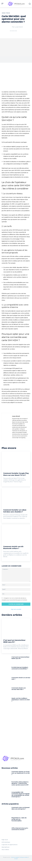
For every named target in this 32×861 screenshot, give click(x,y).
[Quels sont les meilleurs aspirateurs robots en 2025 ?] (6, 701)
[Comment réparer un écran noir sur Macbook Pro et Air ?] (6, 774)
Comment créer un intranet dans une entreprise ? (20, 808)
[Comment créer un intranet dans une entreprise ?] (6, 810)
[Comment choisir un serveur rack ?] (6, 680)
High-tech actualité (16, 609)
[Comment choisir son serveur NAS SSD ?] (6, 691)
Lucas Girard (19, 27)
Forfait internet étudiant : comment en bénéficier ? (19, 668)
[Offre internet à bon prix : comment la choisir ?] (6, 831)
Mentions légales (15, 857)
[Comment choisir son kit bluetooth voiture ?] (16, 533)
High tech (6, 13)
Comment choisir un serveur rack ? (20, 678)
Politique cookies (23, 857)
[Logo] (16, 4)
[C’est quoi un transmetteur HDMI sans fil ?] (16, 627)
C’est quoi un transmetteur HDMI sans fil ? (14, 641)
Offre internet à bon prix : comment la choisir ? (19, 828)
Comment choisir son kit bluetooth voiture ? (13, 547)
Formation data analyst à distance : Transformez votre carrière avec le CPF (20, 783)
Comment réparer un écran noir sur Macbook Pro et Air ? (20, 773)
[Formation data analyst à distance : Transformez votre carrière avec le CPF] (6, 785)
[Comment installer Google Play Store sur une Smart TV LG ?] (16, 460)
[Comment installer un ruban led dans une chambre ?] (16, 496)
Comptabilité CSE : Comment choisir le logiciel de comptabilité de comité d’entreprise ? (20, 794)
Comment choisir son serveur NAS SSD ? (18, 688)
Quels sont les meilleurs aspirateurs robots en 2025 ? (20, 699)
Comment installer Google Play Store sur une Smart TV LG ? (16, 474)
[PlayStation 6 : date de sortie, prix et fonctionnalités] (6, 821)
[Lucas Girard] (11, 27)
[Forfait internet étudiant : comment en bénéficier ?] (6, 670)
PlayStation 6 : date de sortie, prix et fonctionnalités (19, 819)
